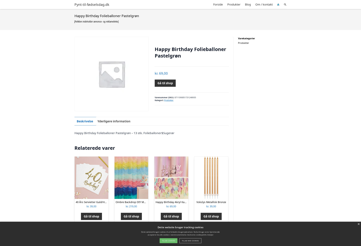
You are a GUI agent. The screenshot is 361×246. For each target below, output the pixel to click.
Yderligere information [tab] (113, 121)
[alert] (180, 234)
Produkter (233, 4)
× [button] (358, 224)
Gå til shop (165, 83)
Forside (218, 4)
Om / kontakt (264, 4)
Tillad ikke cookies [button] (190, 241)
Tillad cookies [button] (168, 241)
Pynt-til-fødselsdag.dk (91, 4)
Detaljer (210, 235)
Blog (248, 4)
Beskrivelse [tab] (85, 121)
